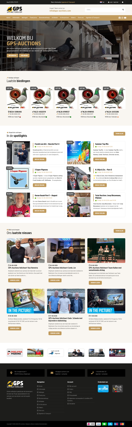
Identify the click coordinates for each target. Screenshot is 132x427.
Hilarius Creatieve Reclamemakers (39, 424)
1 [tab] (65, 69)
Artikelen (55, 17)
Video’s (73, 17)
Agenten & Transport (92, 17)
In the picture (64, 17)
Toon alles (119, 133)
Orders (71, 389)
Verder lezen (14, 280)
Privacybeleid (73, 395)
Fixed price (33, 17)
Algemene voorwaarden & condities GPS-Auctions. (80, 400)
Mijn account (73, 386)
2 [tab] (67, 69)
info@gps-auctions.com (60, 11)
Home (8, 17)
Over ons (81, 17)
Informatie (15, 17)
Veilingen (25, 17)
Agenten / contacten (61, 374)
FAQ (70, 392)
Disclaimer (72, 403)
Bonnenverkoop (44, 17)
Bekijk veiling (13, 61)
